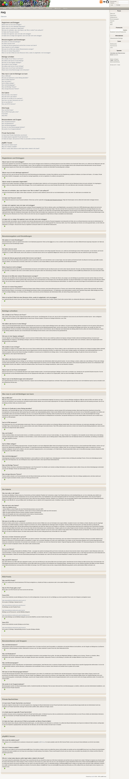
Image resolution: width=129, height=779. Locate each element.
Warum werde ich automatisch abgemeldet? (13, 28)
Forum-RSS (5, 113)
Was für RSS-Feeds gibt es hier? (10, 112)
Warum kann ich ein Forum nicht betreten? (12, 68)
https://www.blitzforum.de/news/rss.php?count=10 (14, 627)
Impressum (116, 60)
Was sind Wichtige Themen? (9, 87)
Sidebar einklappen (114, 59)
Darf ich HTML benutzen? (8, 79)
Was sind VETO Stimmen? (9, 104)
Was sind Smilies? (6, 81)
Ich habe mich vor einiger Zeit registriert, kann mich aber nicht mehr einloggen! (22, 35)
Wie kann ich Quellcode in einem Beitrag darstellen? (15, 77)
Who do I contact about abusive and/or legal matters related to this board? (20, 148)
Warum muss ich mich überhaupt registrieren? (13, 26)
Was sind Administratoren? (8, 121)
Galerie (41, 8)
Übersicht (3, 16)
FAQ (111, 22)
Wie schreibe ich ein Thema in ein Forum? (12, 58)
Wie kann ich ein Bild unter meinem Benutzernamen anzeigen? (18, 49)
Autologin (118, 4)
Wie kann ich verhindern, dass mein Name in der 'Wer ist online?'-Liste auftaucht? (22, 30)
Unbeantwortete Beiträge (116, 38)
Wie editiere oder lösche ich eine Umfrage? (13, 66)
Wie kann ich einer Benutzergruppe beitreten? (13, 127)
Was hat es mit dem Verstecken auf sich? (12, 100)
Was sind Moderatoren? (8, 123)
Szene (22, 8)
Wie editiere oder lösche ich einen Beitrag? (12, 60)
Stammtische (113, 45)
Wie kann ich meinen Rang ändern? (11, 51)
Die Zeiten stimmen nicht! (8, 43)
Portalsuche (123, 32)
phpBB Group (41, 742)
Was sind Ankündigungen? (8, 85)
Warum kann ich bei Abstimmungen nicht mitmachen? (15, 70)
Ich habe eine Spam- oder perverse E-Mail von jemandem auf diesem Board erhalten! (23, 138)
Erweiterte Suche (114, 32)
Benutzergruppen (114, 19)
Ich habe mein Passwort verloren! (10, 32)
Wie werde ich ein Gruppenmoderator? (11, 129)
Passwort (112, 2)
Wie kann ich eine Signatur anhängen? (11, 62)
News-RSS (4, 115)
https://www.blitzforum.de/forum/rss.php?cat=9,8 (13, 610)
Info (10, 8)
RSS (111, 24)
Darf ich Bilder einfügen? (8, 83)
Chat (34, 8)
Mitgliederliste (113, 17)
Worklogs (58, 8)
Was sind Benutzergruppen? (9, 125)
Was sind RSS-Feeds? (7, 110)
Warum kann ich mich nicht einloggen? (11, 24)
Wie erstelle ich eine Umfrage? (9, 64)
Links (111, 47)
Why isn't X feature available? (9, 146)
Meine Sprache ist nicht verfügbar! (10, 47)
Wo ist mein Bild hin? (7, 102)
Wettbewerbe (113, 44)
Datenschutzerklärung (115, 61)
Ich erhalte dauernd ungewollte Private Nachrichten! (15, 137)
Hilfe (16, 8)
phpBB (92, 776)
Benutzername (113, 1)
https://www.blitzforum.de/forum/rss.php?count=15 (14, 600)
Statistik (112, 21)
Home (4, 8)
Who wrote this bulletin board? (9, 144)
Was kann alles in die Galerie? (9, 94)
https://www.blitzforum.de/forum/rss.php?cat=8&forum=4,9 (15, 615)
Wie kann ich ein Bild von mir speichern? (12, 98)
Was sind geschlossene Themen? (10, 88)
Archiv (65, 8)
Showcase (49, 8)
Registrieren (113, 15)
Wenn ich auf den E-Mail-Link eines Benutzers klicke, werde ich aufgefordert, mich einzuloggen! (26, 52)
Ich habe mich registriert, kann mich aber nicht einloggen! (16, 33)
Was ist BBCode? (6, 76)
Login (112, 4)
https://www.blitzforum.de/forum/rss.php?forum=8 (13, 605)
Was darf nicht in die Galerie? (9, 96)
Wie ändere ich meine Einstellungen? (11, 41)
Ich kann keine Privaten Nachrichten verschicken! (14, 135)
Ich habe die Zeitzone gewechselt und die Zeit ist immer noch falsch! (19, 45)
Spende (116, 54)
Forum (28, 8)
